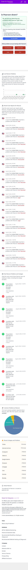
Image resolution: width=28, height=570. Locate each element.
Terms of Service (6, 553)
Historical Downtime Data (8, 532)
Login (8, 52)
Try (14, 38)
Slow (20, 52)
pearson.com (5, 490)
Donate (4, 551)
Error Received (8, 47)
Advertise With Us (6, 548)
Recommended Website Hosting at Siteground (14, 539)
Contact (4, 546)
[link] (21, 2)
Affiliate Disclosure (7, 558)
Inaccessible (20, 47)
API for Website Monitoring (9, 530)
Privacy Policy (5, 556)
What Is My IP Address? (8, 523)
